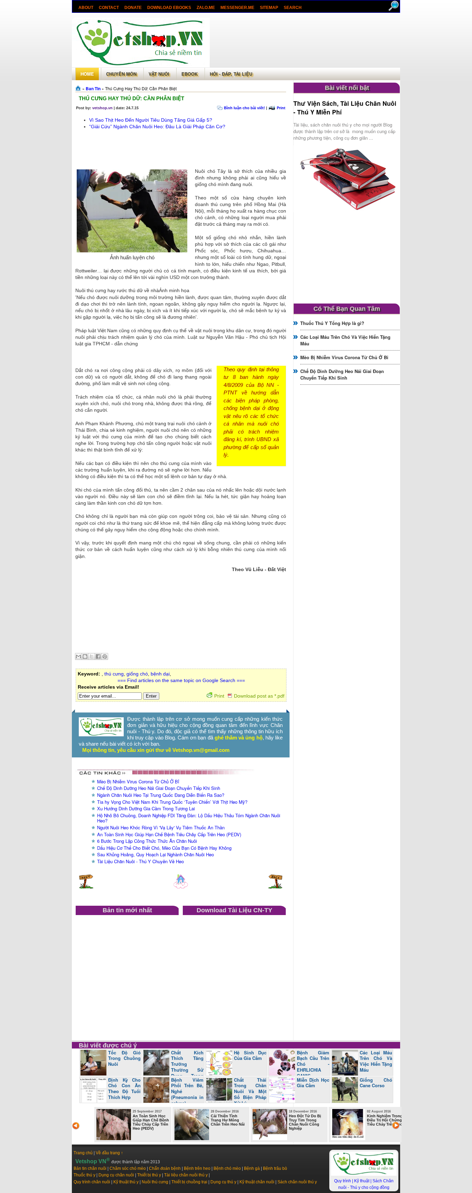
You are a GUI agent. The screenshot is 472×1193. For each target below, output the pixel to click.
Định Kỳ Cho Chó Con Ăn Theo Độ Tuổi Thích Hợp (124, 1089)
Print (281, 108)
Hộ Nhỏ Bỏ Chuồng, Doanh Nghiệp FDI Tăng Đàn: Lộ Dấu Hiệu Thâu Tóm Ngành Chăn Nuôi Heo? (188, 818)
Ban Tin (93, 88)
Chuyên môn (121, 74)
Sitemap (269, 7)
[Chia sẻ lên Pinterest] (104, 656)
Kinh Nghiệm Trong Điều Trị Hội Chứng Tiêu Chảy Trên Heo (385, 1120)
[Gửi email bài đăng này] (78, 656)
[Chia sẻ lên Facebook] (98, 656)
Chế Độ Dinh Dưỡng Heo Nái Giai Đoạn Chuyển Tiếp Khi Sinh (158, 788)
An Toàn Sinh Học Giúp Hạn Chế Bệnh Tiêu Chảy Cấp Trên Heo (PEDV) (169, 834)
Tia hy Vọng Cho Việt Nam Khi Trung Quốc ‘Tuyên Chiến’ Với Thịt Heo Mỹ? (172, 802)
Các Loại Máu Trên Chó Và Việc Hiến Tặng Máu (376, 1061)
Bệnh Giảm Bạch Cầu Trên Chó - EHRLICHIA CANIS (313, 1064)
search (293, 7)
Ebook (189, 74)
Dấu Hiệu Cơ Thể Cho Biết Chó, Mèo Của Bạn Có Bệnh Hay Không (164, 848)
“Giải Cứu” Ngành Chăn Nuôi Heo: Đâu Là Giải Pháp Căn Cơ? (157, 126)
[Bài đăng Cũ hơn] (275, 887)
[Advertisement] (305, 42)
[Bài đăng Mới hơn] (86, 887)
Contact (109, 7)
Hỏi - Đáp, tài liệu (231, 74)
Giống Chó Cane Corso (376, 1083)
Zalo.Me (206, 7)
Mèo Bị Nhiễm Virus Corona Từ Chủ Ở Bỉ (138, 781)
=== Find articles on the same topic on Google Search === (181, 680)
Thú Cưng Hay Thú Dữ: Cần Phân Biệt (131, 98)
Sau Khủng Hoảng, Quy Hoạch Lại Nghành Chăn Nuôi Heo (155, 854)
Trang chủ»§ (78, 88)
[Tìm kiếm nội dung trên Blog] (394, 9)
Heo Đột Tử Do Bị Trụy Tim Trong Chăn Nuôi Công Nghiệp (305, 1122)
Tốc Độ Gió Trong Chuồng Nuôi (124, 1058)
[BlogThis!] (85, 656)
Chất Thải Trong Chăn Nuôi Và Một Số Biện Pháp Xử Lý (250, 1092)
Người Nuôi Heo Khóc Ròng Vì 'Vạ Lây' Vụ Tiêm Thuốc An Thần (161, 827)
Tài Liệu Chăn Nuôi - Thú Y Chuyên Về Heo (140, 861)
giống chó (137, 674)
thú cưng (114, 674)
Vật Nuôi (159, 74)
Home (87, 74)
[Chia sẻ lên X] (91, 656)
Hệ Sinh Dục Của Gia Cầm (250, 1055)
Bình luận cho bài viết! (244, 108)
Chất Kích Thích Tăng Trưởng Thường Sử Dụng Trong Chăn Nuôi (173, 1067)
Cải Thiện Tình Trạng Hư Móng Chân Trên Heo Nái (228, 1120)
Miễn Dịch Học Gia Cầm (313, 1083)
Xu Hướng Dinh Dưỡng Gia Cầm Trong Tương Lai (146, 808)
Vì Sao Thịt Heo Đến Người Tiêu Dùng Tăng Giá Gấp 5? (150, 120)
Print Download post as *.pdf (249, 696)
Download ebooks (169, 7)
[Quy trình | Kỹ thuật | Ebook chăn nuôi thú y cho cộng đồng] (101, 734)
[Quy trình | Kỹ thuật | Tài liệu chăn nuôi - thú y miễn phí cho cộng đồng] (364, 1174)
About (85, 7)
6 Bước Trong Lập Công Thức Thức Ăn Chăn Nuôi (147, 841)
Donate (133, 7)
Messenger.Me (237, 7)
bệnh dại (160, 674)
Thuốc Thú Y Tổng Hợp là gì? (332, 323)
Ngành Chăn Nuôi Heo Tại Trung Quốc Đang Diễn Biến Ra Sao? (160, 795)
